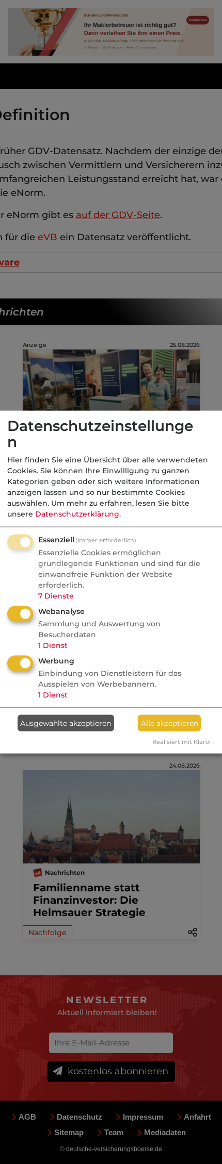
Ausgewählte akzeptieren (65, 722)
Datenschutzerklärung (77, 514)
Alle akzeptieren (169, 722)
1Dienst (53, 645)
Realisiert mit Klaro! (181, 741)
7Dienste (56, 596)
